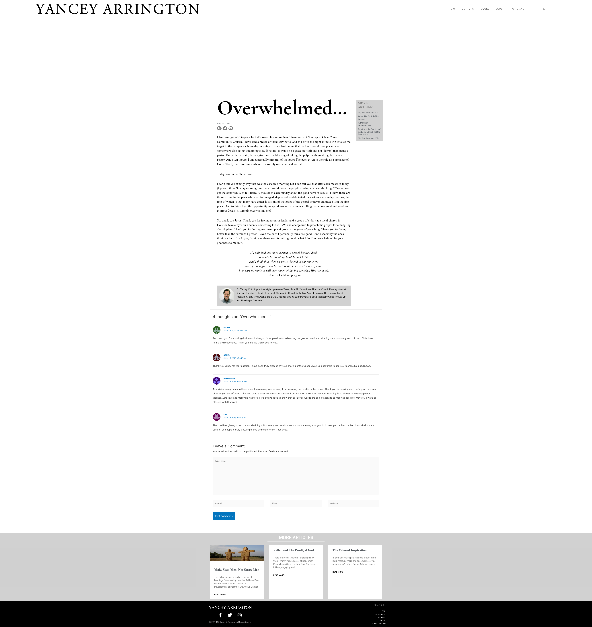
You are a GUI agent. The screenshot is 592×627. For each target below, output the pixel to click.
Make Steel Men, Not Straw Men (236, 569)
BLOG (499, 8)
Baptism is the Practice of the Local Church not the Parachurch (369, 132)
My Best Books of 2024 (368, 138)
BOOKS (485, 8)
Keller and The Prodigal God (293, 550)
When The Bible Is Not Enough (368, 117)
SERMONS (468, 8)
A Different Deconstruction (365, 124)
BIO (453, 8)
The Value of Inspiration (350, 550)
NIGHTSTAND (517, 8)
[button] (543, 8)
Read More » (220, 595)
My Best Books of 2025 (368, 112)
